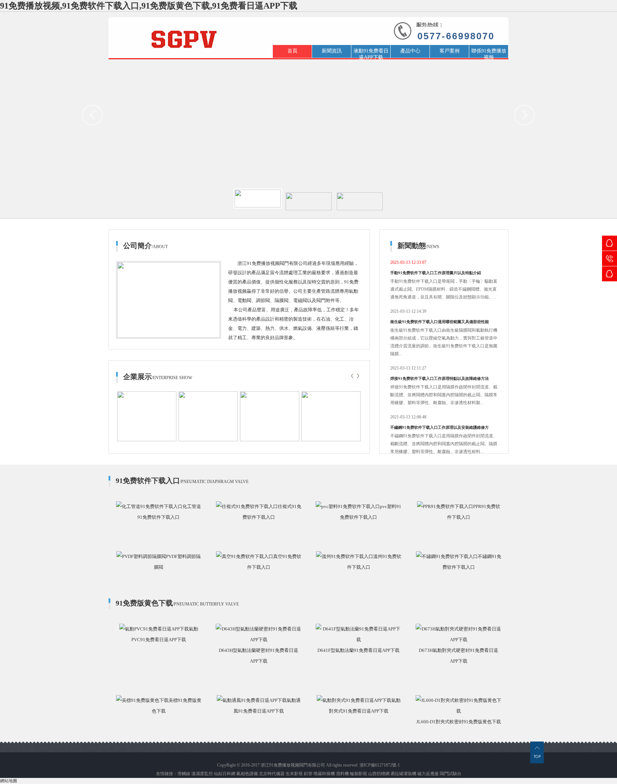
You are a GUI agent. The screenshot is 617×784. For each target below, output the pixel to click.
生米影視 (294, 773)
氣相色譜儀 (247, 773)
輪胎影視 (358, 773)
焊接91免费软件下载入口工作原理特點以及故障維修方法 (439, 378)
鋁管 (308, 773)
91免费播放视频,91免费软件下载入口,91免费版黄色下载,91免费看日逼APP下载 (148, 5)
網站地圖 (8, 780)
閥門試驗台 (450, 773)
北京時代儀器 (272, 773)
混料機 (342, 773)
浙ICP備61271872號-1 (380, 765)
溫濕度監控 (202, 773)
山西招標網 (379, 773)
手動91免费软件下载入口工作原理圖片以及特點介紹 (435, 273)
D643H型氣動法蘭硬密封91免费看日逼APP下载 (258, 656)
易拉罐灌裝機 (403, 773)
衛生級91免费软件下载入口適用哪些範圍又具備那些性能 (439, 322)
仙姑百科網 (224, 773)
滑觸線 (183, 773)
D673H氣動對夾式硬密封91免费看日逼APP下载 (458, 656)
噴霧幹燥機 (324, 773)
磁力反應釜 (428, 773)
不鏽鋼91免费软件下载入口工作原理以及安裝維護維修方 (439, 427)
